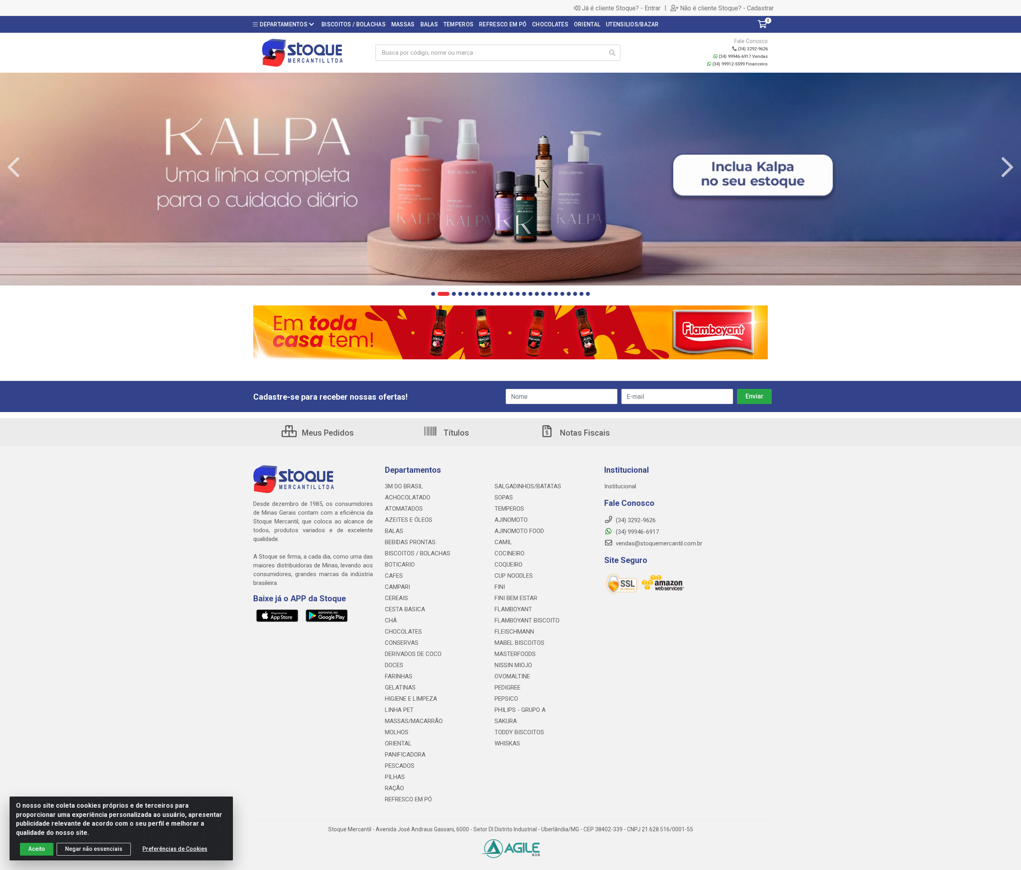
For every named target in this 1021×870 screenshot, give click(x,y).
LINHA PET (399, 709)
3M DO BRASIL (404, 486)
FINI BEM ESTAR (516, 598)
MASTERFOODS (515, 654)
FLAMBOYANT (513, 609)
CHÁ (391, 620)
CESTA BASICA (405, 609)
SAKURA (506, 721)
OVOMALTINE (512, 676)
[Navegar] (13, 167)
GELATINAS (400, 687)
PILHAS (395, 777)
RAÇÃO (394, 788)
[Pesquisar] (612, 52)
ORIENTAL (398, 743)
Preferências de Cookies (174, 849)
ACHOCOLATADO (407, 497)
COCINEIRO (509, 553)
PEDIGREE (507, 687)
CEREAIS (396, 598)
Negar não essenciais (93, 849)
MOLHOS (396, 732)
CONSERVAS (401, 642)
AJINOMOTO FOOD (519, 531)
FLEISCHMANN (514, 631)
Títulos (455, 433)
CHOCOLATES (403, 631)
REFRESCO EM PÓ (408, 799)
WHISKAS (507, 743)
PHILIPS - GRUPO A (520, 709)
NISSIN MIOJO (513, 665)
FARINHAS (398, 676)
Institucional (620, 486)
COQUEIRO (508, 564)
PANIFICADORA (405, 754)
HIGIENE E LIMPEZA (411, 698)
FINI (500, 587)
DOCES (394, 665)
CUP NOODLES (514, 575)
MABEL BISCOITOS (519, 642)
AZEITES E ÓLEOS (408, 519)
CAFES (394, 575)
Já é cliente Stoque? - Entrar (621, 8)
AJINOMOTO (511, 519)
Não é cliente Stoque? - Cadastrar (727, 8)
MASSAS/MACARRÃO (414, 721)
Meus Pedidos (327, 433)
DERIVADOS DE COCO (413, 654)
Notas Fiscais (584, 433)
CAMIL (503, 542)
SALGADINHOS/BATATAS (528, 486)
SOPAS (504, 497)
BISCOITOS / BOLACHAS (417, 553)
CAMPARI (397, 587)
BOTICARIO (400, 564)
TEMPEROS (509, 508)
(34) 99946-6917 (636, 531)
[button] (433, 294)
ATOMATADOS (404, 508)
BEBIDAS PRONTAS (410, 542)
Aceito (36, 849)
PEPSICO (506, 698)
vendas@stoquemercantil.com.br (658, 543)
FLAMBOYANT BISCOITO (527, 620)
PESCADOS (399, 765)
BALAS (394, 531)
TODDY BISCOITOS (519, 732)
